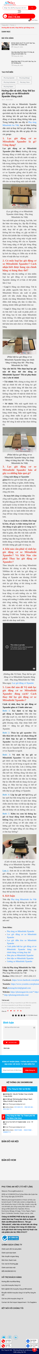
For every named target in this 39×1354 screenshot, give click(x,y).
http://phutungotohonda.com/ (16, 995)
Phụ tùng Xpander (9, 78)
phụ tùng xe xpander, (8, 1005)
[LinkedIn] (20, 1011)
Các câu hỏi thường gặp (10, 1264)
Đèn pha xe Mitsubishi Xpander (20, 955)
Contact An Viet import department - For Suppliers (19, 1302)
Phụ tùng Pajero (8, 86)
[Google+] (14, 1011)
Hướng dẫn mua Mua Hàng (11, 1281)
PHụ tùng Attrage (24, 78)
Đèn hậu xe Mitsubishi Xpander (20, 958)
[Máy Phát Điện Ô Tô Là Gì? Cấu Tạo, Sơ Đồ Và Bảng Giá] (5, 64)
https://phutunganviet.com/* (22, 992)
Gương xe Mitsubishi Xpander (19, 961)
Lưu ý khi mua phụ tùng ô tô (11, 1285)
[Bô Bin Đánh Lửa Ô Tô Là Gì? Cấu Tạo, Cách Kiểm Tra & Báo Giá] (5, 46)
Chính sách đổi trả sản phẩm (11, 1249)
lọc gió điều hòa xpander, (29, 1003)
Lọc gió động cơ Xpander (23, 683)
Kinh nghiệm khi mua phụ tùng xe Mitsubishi (17, 1289)
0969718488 (18, 1130)
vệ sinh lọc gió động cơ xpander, (11, 1003)
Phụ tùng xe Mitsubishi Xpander (20, 931)
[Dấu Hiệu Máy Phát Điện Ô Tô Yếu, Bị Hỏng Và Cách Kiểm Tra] (5, 55)
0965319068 (27, 1130)
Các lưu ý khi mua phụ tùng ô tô (12, 1298)
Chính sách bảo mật (8, 1267)
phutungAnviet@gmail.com (19, 988)
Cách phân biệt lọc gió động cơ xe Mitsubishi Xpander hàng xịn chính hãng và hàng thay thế (21, 949)
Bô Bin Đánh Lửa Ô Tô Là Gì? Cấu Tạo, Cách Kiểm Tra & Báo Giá (23, 43)
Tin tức (12, 25)
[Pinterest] (17, 1011)
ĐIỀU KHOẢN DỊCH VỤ (9, 1271)
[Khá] (19, 1015)
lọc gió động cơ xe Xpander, (22, 1005)
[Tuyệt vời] (24, 1015)
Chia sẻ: (4, 1011)
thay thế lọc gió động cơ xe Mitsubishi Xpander (16, 1008)
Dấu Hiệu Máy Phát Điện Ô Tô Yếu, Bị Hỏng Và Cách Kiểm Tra (22, 53)
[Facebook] (7, 1011)
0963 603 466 (28, 1107)
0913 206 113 (7, 1109)
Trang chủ (5, 25)
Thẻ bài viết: (6, 1000)
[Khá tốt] (21, 1015)
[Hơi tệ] (16, 1015)
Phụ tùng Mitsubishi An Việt (23, 899)
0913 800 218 (18, 1107)
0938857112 (7, 1132)
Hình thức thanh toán (9, 1260)
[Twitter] (11, 1011)
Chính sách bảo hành (9, 1253)
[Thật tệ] (13, 1015)
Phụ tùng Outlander (9, 82)
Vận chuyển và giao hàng (10, 1256)
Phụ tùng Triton (25, 82)
